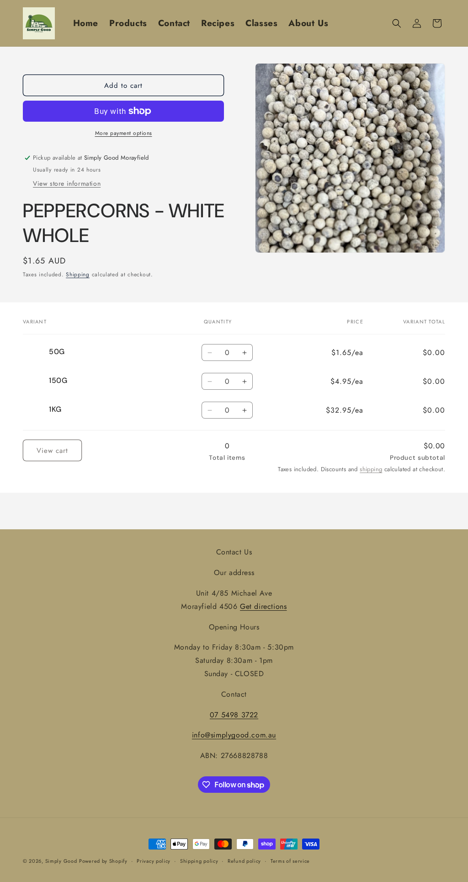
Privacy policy (153, 861)
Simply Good (61, 861)
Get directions (263, 606)
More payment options (123, 133)
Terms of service (290, 861)
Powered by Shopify (103, 861)
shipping (371, 469)
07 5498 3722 (234, 715)
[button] (397, 23)
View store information (67, 183)
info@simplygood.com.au (234, 735)
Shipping (78, 274)
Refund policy (244, 861)
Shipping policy (199, 861)
